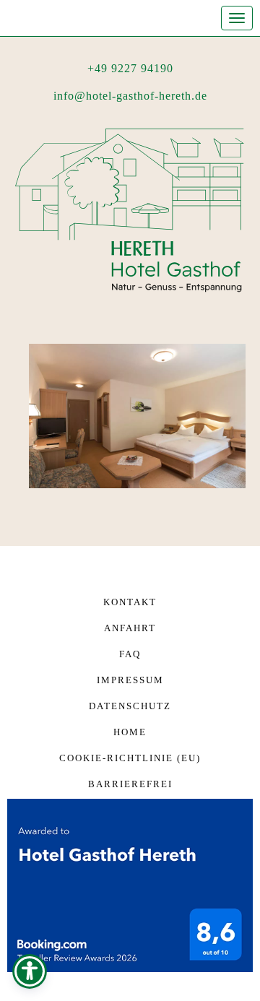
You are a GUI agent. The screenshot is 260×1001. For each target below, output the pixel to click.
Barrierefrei (130, 784)
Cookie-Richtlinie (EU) (130, 758)
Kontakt (130, 602)
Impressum (130, 680)
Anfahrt (130, 628)
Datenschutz (130, 706)
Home (130, 732)
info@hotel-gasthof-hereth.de (130, 96)
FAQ (130, 654)
